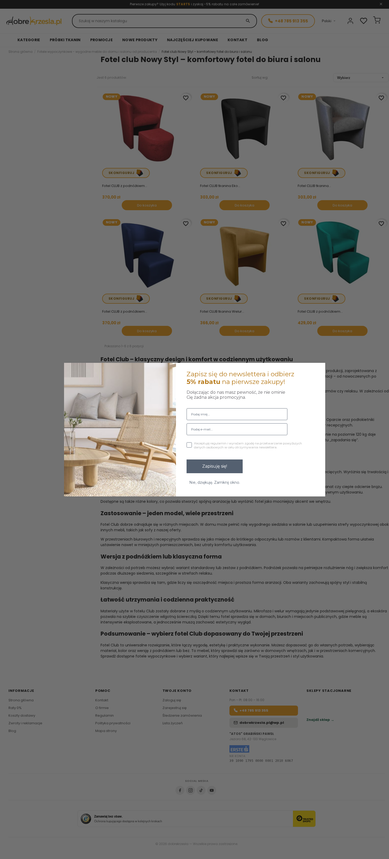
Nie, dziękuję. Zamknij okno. (214, 482)
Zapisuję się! (214, 466)
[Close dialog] (318, 370)
